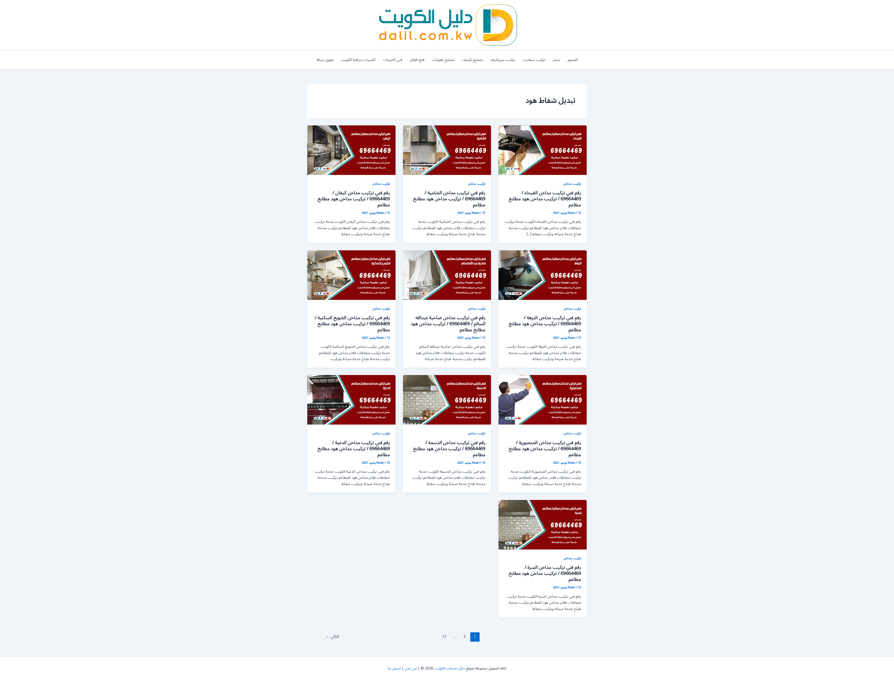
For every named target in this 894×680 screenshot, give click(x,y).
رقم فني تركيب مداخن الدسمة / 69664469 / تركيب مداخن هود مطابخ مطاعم (449, 449)
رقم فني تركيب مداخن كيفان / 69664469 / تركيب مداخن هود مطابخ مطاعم (354, 199)
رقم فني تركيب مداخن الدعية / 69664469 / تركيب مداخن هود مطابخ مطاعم (354, 449)
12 (444, 636)
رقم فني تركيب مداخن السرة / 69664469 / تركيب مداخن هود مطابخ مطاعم (545, 573)
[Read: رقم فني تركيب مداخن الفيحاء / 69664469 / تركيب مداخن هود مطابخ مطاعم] (542, 150)
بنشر (556, 60)
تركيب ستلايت (534, 60)
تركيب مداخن (572, 183)
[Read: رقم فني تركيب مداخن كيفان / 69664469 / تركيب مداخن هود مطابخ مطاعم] (351, 150)
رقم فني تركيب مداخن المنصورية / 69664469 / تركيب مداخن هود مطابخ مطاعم (545, 449)
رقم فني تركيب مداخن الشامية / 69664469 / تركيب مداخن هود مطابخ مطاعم (449, 199)
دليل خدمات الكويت (449, 668)
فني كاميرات (392, 60)
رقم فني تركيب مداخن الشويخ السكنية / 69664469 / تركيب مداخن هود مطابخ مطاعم (352, 324)
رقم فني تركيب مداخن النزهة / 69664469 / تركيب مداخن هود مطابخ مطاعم (545, 324)
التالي (332, 636)
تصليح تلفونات (443, 60)
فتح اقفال (417, 60)
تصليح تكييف (472, 60)
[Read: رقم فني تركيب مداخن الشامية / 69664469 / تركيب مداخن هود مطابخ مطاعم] (447, 150)
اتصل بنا (394, 668)
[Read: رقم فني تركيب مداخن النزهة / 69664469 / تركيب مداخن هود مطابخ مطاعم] (542, 275)
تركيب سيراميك (503, 60)
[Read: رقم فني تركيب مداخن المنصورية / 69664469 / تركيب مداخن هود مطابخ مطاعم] (542, 400)
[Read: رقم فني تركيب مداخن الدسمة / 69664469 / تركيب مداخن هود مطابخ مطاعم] (447, 400)
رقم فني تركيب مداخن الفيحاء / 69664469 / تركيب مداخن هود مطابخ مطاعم (545, 199)
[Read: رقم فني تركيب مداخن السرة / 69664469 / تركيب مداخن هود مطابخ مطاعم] (542, 525)
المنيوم (573, 60)
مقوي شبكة (325, 60)
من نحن (411, 668)
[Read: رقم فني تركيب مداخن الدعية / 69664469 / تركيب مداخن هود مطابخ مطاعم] (351, 400)
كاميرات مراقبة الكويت (358, 60)
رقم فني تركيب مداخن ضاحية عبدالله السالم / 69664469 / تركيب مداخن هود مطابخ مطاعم (448, 324)
